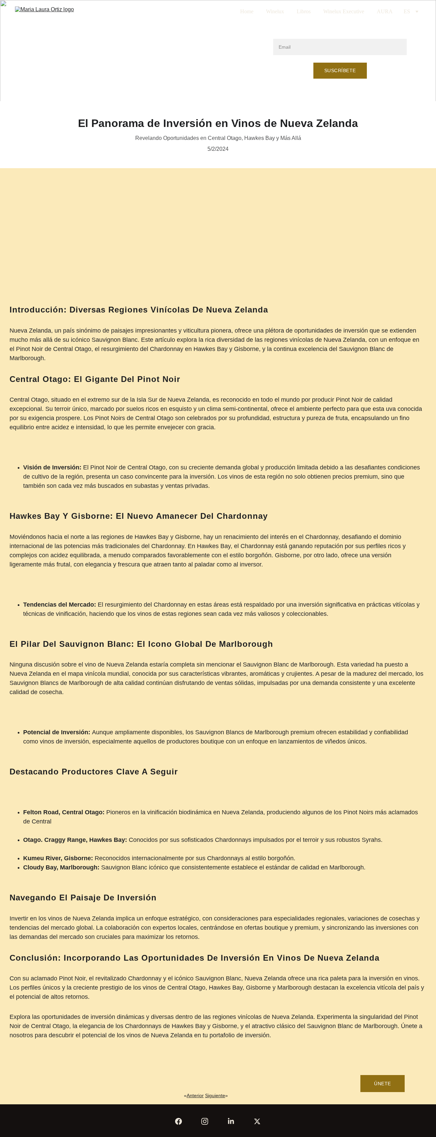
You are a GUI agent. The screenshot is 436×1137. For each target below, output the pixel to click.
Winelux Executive (343, 11)
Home (246, 11)
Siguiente (215, 1095)
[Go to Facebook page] (178, 1121)
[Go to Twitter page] (257, 1121)
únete (382, 1083)
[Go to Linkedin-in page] (231, 1121)
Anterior (195, 1095)
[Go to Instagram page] (204, 1121)
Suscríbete (340, 70)
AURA (385, 11)
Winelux (275, 11)
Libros (304, 11)
